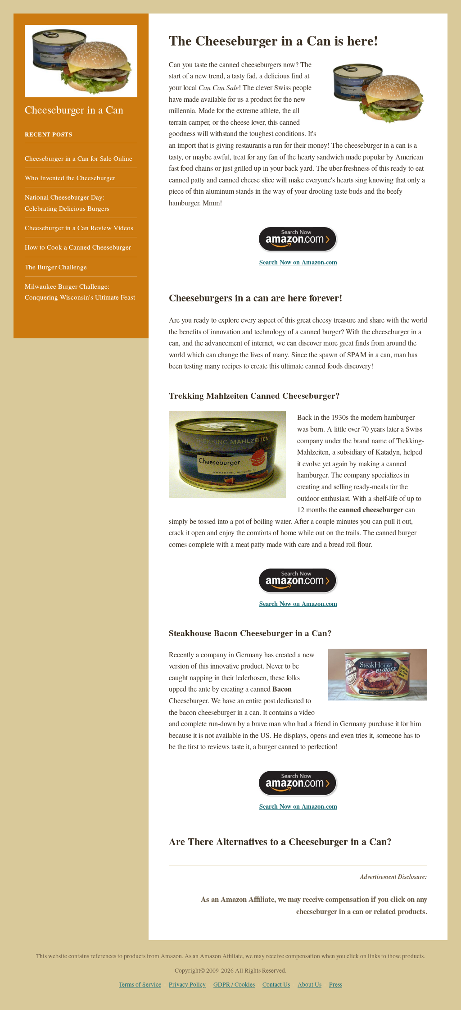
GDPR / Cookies (234, 984)
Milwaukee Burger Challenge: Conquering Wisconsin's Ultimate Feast (80, 291)
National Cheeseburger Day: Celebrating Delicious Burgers (67, 202)
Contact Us (276, 984)
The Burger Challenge (56, 266)
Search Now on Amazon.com (298, 262)
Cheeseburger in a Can (74, 109)
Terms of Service (140, 984)
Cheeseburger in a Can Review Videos (79, 227)
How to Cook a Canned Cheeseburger (78, 246)
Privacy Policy (187, 984)
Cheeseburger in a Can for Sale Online (78, 158)
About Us (309, 984)
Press (335, 984)
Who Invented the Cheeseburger (70, 177)
